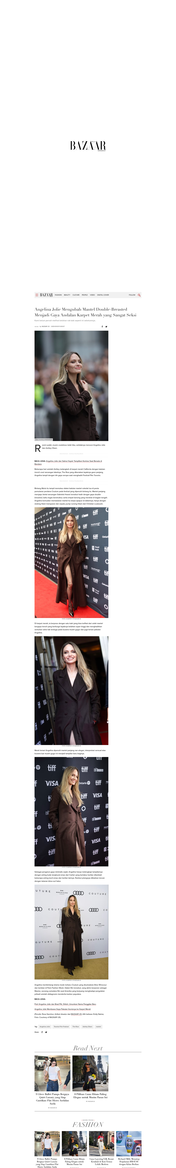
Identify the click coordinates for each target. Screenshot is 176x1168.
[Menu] (37, 295)
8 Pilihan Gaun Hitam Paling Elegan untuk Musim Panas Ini (90, 1096)
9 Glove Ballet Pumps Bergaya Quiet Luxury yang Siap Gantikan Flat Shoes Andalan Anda (52, 1099)
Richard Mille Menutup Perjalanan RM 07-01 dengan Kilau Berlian (129, 1161)
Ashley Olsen (87, 1027)
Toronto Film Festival (61, 1027)
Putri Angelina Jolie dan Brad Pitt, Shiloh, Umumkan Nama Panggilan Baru (65, 1004)
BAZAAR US (46, 326)
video (92, 295)
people (85, 295)
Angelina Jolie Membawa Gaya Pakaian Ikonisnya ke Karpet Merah (63, 1009)
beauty (67, 295)
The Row (76, 1027)
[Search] (139, 295)
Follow (132, 295)
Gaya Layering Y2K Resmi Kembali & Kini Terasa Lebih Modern (102, 1161)
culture (76, 295)
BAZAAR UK (53, 1108)
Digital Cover (103, 295)
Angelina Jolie (45, 1027)
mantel (98, 1027)
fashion (58, 295)
